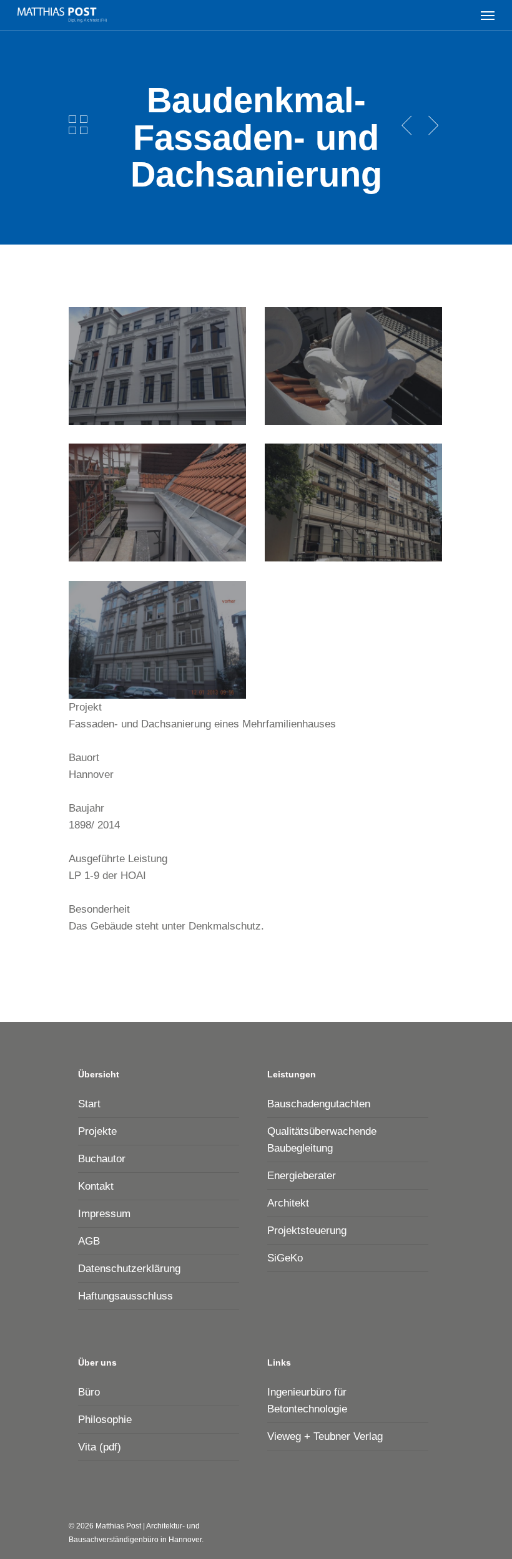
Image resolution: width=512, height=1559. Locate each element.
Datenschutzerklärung (129, 1269)
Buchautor (102, 1159)
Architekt (288, 1203)
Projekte (97, 1131)
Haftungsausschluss (125, 1296)
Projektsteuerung (307, 1230)
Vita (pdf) (99, 1447)
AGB (89, 1241)
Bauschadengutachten (318, 1104)
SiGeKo (285, 1258)
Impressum (104, 1214)
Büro (89, 1392)
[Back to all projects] (78, 124)
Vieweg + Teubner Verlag (325, 1436)
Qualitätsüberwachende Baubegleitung (322, 1139)
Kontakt (96, 1186)
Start (89, 1104)
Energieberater (301, 1176)
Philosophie (105, 1419)
